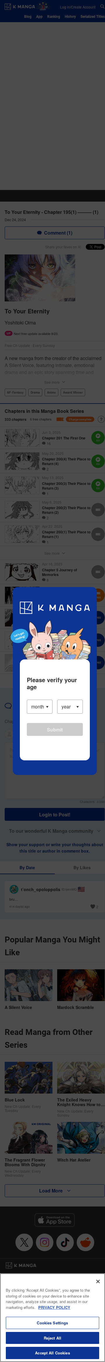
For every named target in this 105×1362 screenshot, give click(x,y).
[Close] (98, 1281)
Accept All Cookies (52, 1353)
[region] (52, 1317)
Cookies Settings (52, 1323)
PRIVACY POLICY (54, 1307)
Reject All (52, 1338)
